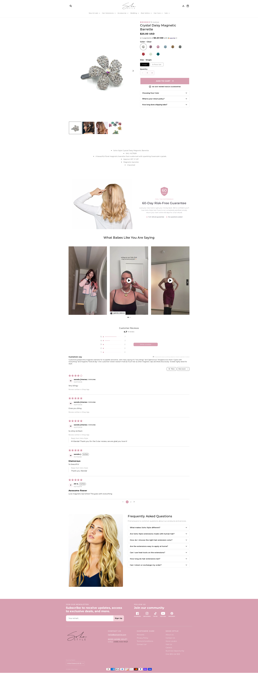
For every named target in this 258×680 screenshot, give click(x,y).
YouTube (163, 616)
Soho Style (172, 631)
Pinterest (172, 616)
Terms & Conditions (145, 641)
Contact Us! (142, 644)
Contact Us (170, 638)
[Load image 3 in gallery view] (102, 128)
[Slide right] (133, 71)
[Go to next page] (134, 501)
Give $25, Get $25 (173, 654)
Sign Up (118, 618)
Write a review (145, 344)
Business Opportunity (175, 651)
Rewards (140, 635)
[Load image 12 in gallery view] (115, 128)
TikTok (155, 616)
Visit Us (169, 644)
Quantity (143, 69)
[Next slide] (187, 282)
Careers (169, 648)
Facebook (137, 616)
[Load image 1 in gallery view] (75, 128)
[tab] (128, 317)
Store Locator (171, 641)
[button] (71, 6)
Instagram (147, 616)
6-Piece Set (156, 64)
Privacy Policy (142, 638)
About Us (170, 635)
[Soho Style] (77, 636)
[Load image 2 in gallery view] (88, 128)
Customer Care (145, 631)
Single (144, 64)
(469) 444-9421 (121, 642)
